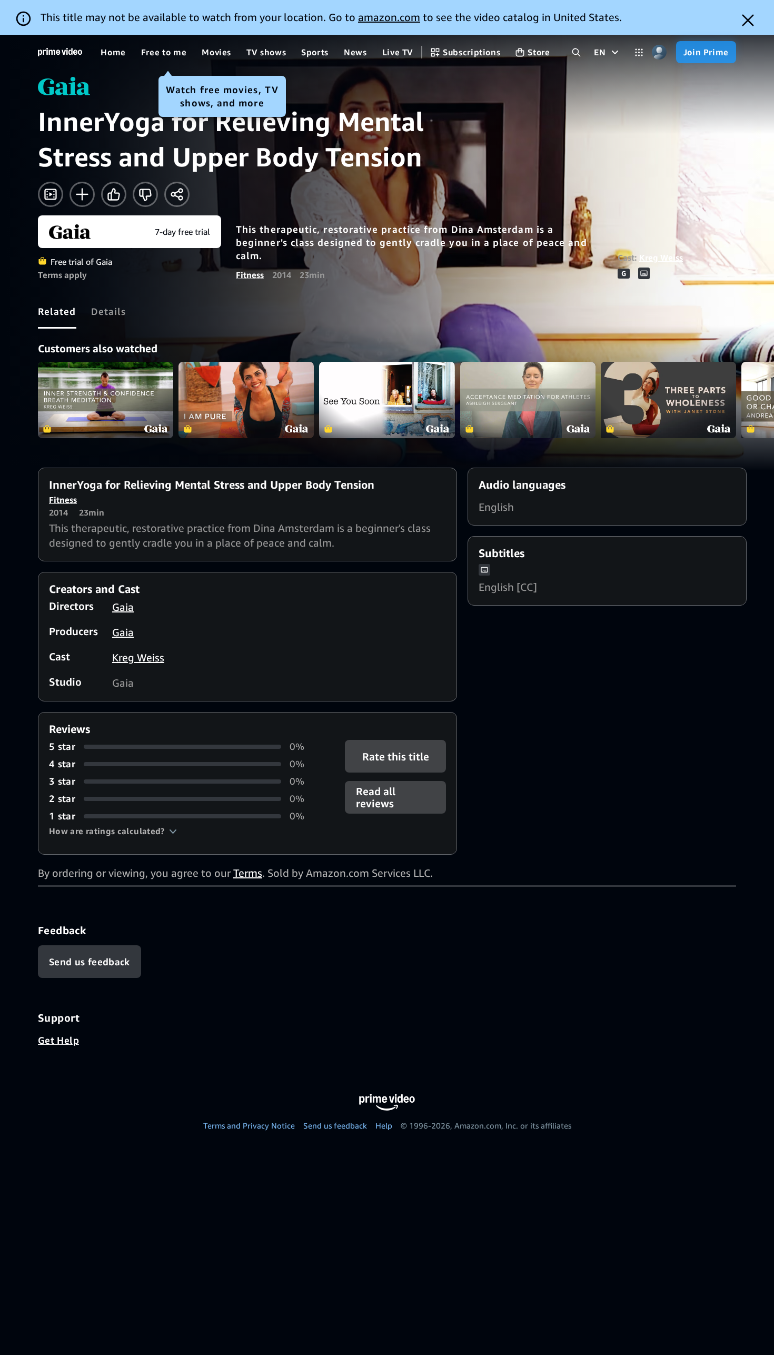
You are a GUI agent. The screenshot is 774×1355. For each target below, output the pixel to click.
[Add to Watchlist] (82, 194)
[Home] (60, 52)
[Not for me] (145, 194)
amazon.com (389, 17)
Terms (247, 873)
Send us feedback (335, 1125)
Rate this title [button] (395, 756)
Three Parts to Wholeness (668, 400)
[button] (113, 831)
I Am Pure (246, 400)
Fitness (250, 275)
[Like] (113, 194)
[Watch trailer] (50, 194)
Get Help (58, 1040)
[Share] (177, 194)
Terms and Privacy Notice (249, 1125)
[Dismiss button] (748, 20)
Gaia (123, 607)
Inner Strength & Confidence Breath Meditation (105, 400)
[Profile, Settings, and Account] (659, 52)
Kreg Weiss (661, 257)
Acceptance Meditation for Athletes (528, 400)
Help (383, 1125)
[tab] (57, 311)
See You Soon (386, 400)
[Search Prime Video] (576, 52)
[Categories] (639, 52)
